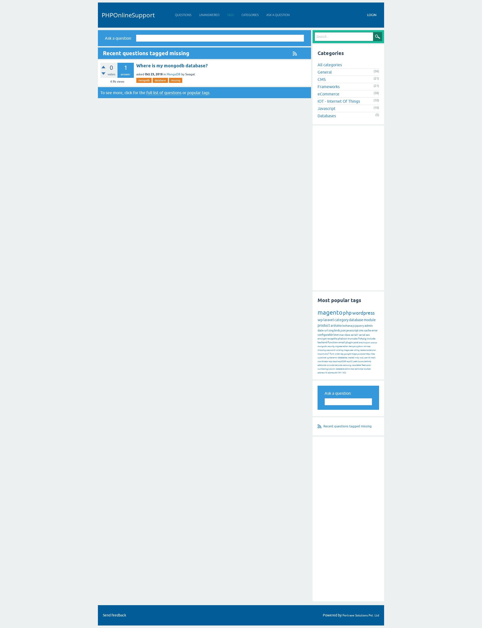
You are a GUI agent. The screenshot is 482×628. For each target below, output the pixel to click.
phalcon (342, 338)
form (332, 354)
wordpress (363, 313)
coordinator (323, 361)
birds (337, 330)
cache (367, 330)
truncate (353, 338)
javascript (352, 330)
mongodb (144, 80)
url (326, 330)
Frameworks (329, 86)
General (325, 72)
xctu (362, 358)
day (342, 354)
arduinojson (364, 342)
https (368, 354)
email (341, 342)
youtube (361, 354)
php (347, 313)
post (355, 342)
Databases (327, 115)
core (338, 350)
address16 (322, 373)
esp (330, 361)
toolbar (367, 369)
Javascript (326, 108)
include (371, 338)
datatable (340, 369)
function (333, 342)
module (370, 320)
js (354, 325)
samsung (347, 365)
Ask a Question (278, 15)
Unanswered (209, 15)
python (359, 346)
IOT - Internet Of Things (339, 101)
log (341, 350)
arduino (336, 325)
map (369, 346)
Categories (250, 15)
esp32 (350, 361)
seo (368, 334)
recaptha (332, 338)
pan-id (367, 358)
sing (331, 330)
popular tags (198, 92)
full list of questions (164, 92)
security (331, 346)
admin (369, 325)
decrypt (352, 346)
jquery (359, 325)
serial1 (354, 334)
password (330, 350)
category (341, 320)
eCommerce (328, 94)
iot (365, 346)
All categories (330, 65)
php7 (326, 354)
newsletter (356, 365)
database (160, 80)
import (321, 354)
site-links (367, 361)
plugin (349, 342)
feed (364, 365)
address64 (333, 373)
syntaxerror (332, 358)
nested (351, 358)
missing (175, 80)
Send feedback (114, 615)
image (354, 354)
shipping (322, 350)
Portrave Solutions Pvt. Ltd (360, 615)
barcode (338, 365)
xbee (347, 334)
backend (322, 342)
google (347, 354)
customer (322, 358)
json (343, 330)
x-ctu (357, 358)
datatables (342, 358)
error (375, 330)
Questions (183, 15)
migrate (338, 346)
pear (351, 350)
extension (371, 350)
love (336, 334)
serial (362, 334)
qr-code (330, 365)
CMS (322, 79)
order (337, 354)
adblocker (322, 365)
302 (344, 373)
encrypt (322, 338)
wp (320, 320)
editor (345, 346)
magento (330, 312)
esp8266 (342, 361)
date (321, 330)
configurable (325, 334)
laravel (328, 320)
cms (361, 330)
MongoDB (173, 74)
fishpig (362, 338)
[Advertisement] (348, 208)
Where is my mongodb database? (172, 65)
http (373, 354)
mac (341, 334)
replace (363, 350)
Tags (230, 15)
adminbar (359, 369)
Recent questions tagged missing (347, 426)
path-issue (358, 361)
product (324, 325)
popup (374, 342)
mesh (373, 358)
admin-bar (349, 369)
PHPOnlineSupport (128, 15)
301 (340, 373)
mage (346, 350)
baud (335, 361)
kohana (347, 325)
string (356, 350)
